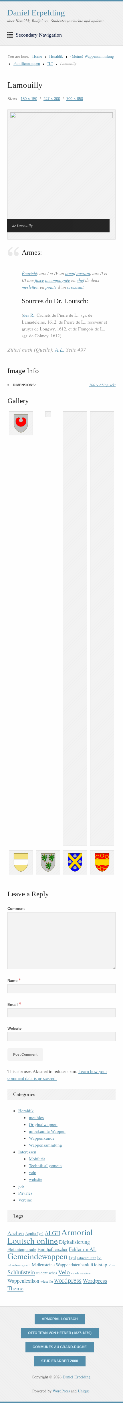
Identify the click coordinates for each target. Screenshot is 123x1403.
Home (37, 56)
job (21, 1186)
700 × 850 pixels (102, 384)
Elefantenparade (21, 1249)
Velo (64, 1272)
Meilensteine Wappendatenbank (60, 1264)
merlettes (30, 287)
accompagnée (57, 280)
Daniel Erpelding (36, 12)
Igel (72, 1257)
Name (14, 980)
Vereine (25, 1200)
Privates (25, 1193)
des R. (28, 315)
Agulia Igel (34, 1233)
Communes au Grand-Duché (60, 1347)
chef (80, 280)
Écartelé (29, 273)
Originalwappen (43, 1124)
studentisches (46, 1273)
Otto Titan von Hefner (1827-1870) (60, 1333)
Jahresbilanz (86, 1257)
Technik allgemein (45, 1165)
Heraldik (56, 56)
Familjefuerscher (52, 1249)
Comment (16, 908)
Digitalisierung (74, 1241)
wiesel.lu (46, 1281)
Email (14, 1005)
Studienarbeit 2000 (59, 1361)
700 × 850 (74, 99)
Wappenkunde (42, 1138)
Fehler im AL (82, 1248)
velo (32, 1172)
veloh (75, 1273)
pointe (51, 287)
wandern (85, 1273)
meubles (36, 1117)
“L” (50, 63)
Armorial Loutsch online (50, 1236)
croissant (75, 287)
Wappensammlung (45, 1145)
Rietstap (98, 1264)
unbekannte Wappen (47, 1131)
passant (83, 273)
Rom (111, 1265)
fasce (39, 280)
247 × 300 (51, 99)
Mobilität (37, 1158)
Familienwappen (26, 63)
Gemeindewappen (37, 1255)
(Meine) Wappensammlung (92, 56)
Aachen (15, 1233)
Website (14, 1028)
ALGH (52, 1233)
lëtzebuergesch (19, 1265)
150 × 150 (29, 99)
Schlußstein (21, 1272)
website (35, 1179)
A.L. (59, 349)
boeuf (70, 273)
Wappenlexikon (23, 1280)
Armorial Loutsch (60, 1319)
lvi (99, 1257)
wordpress (68, 1280)
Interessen (27, 1152)
